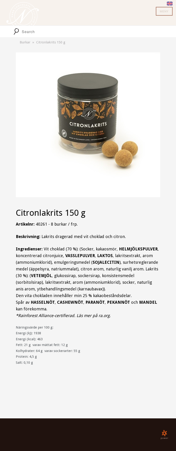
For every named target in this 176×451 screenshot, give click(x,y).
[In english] (170, 3)
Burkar (25, 42)
